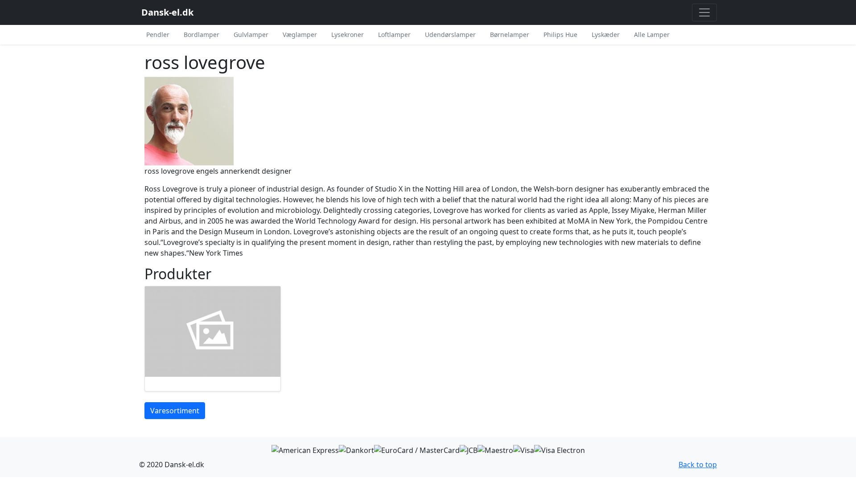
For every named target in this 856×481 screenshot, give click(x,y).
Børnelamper (509, 34)
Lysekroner (347, 34)
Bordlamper (201, 34)
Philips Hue (560, 34)
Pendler (157, 34)
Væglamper (300, 34)
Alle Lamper (652, 34)
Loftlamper (394, 34)
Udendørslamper (450, 34)
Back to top (698, 464)
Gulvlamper (251, 34)
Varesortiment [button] (174, 411)
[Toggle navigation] (704, 12)
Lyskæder (606, 34)
